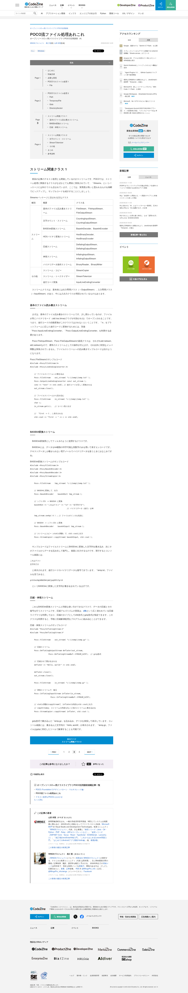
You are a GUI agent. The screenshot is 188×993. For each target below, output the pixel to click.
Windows (41, 51)
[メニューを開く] (17, 5)
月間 (148, 40)
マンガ (141, 13)
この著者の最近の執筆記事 (59, 847)
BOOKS (82, 5)
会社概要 (113, 975)
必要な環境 (52, 77)
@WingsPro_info (89, 868)
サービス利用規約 (125, 975)
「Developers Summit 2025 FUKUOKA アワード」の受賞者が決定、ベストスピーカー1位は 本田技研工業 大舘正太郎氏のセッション (140, 110)
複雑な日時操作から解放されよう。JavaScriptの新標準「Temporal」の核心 (140, 80)
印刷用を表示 (39, 774)
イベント (71, 5)
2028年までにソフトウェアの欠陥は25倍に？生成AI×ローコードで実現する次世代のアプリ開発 (139, 186)
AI (42, 13)
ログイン (140, 155)
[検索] (35, 13)
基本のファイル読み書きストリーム (63, 119)
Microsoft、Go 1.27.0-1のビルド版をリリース (139, 101)
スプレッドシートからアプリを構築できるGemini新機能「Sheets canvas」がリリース (141, 52)
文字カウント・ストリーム (60, 138)
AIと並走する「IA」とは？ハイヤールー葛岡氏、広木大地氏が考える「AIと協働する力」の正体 (139, 206)
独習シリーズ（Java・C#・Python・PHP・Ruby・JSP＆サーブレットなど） (77, 830)
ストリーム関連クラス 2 (57, 135)
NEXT (89, 752)
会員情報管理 (94, 975)
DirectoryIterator (56, 108)
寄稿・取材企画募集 (128, 916)
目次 (71, 62)
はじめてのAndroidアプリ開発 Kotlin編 (69, 840)
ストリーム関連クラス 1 (57, 116)
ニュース (52, 5)
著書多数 (94, 840)
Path (51, 97)
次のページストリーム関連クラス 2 (71, 740)
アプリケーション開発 (55, 13)
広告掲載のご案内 (148, 916)
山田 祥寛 (57, 43)
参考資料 (51, 153)
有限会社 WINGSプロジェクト (88, 858)
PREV (54, 752)
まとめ (50, 150)
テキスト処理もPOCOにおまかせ (49, 797)
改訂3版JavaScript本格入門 (67, 837)
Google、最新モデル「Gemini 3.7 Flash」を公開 (140, 45)
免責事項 (105, 975)
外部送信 (155, 975)
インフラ (72, 13)
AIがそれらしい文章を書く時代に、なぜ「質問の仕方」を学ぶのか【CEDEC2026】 (139, 216)
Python (103, 13)
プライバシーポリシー (141, 975)
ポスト (98, 51)
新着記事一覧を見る (139, 234)
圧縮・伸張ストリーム (58, 127)
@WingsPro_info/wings (57, 871)
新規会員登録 (139, 149)
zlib (85, 610)
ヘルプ (71, 975)
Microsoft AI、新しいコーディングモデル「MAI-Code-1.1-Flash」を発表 (140, 88)
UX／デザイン (128, 13)
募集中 (81, 866)
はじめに (51, 70)
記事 (62, 5)
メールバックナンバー (140, 142)
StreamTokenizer (56, 142)
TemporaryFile (55, 100)
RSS (78, 868)
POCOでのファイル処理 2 (58, 93)
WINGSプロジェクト (58, 829)
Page (38, 77)
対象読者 (51, 74)
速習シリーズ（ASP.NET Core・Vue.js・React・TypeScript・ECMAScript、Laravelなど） (77, 835)
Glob (51, 104)
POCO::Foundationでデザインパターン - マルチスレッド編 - (60, 789)
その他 (52, 146)
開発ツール (114, 13)
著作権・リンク (82, 975)
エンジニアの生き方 (88, 13)
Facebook (88, 871)
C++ (32, 51)
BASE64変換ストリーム (59, 123)
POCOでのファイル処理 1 (58, 81)
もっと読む (38, 799)
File (50, 85)
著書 (62, 868)
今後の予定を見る (140, 279)
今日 (129, 40)
